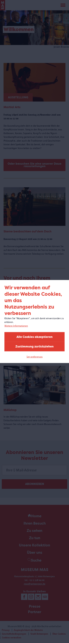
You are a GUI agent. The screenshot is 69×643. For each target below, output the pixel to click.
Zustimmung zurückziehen (34, 346)
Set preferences (35, 356)
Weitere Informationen (16, 326)
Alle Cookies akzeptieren (34, 337)
